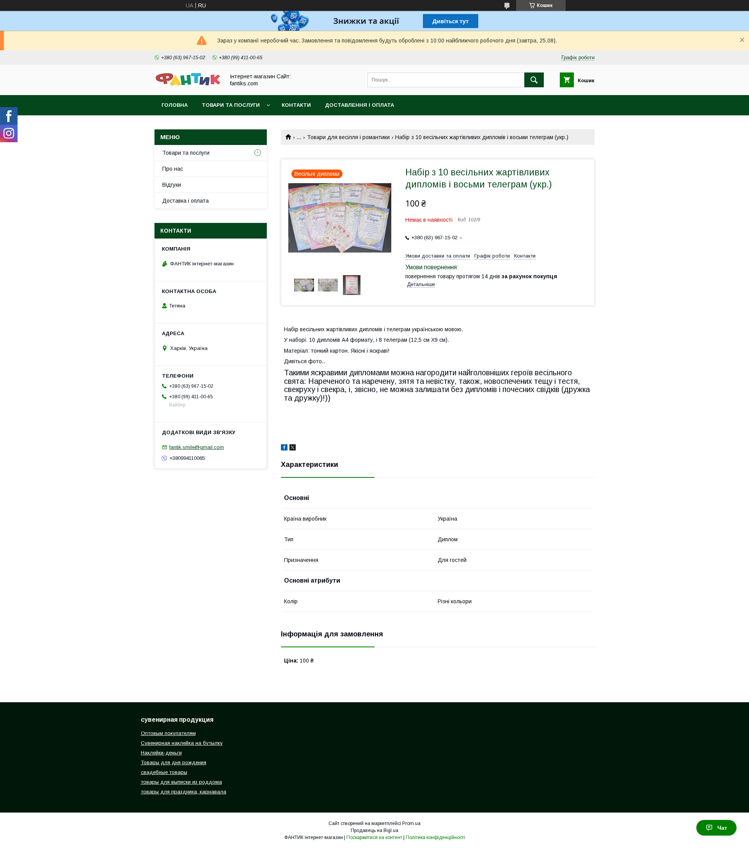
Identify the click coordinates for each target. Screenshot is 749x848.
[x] (292, 448)
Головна (175, 105)
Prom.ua (411, 823)
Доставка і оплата (185, 201)
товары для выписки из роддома (181, 782)
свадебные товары (164, 772)
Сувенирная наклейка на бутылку (182, 743)
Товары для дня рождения (173, 762)
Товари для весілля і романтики (348, 137)
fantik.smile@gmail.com (196, 447)
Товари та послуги (231, 105)
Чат (722, 828)
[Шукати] (534, 79)
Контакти (296, 105)
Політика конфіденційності (435, 837)
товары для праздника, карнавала (183, 792)
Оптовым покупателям (168, 733)
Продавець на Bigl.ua (374, 830)
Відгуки (171, 185)
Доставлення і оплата (359, 105)
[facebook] (284, 448)
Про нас (172, 169)
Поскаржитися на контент (374, 837)
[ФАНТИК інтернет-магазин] (187, 85)
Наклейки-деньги (161, 753)
